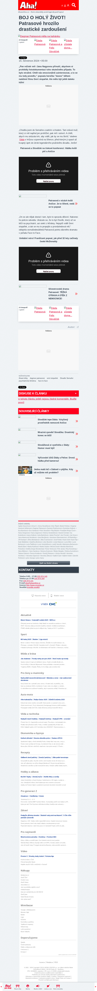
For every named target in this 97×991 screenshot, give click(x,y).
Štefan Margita (59, 551)
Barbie (23, 914)
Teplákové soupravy (27, 924)
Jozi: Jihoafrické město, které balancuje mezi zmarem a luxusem (40, 782)
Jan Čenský (65, 535)
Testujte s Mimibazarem (28, 910)
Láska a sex (48, 989)
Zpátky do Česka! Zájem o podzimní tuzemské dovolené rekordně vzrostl (43, 785)
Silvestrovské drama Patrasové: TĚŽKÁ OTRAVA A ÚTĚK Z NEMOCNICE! (58, 294)
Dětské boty (24, 927)
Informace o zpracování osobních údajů (38, 976)
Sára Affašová (23, 551)
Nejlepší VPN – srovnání (61, 719)
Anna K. (34, 526)
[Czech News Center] (53, 603)
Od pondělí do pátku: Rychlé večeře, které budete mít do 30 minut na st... (43, 761)
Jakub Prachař (54, 535)
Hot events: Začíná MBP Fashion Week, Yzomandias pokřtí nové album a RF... (45, 802)
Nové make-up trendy (60, 659)
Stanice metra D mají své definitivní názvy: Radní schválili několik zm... (42, 662)
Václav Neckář (60, 553)
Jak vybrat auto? (26, 899)
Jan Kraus (73, 535)
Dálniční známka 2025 (57, 699)
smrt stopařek (52, 378)
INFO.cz (52, 620)
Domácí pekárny (45, 757)
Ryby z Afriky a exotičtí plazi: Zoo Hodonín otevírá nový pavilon (40, 840)
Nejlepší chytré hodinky (29, 719)
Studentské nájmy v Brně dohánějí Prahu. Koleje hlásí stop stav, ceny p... (43, 741)
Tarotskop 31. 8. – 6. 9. (28, 799)
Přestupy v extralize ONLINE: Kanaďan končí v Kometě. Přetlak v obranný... (44, 645)
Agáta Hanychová (24, 526)
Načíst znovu (48, 181)
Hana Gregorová (24, 533)
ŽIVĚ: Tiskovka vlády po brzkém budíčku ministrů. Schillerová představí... (43, 626)
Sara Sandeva (34, 551)
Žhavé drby (17, 989)
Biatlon (35, 639)
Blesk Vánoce (26, 620)
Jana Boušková (43, 537)
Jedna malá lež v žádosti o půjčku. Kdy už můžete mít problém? (53, 471)
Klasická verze (40, 596)
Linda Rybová (58, 542)
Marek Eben (22, 546)
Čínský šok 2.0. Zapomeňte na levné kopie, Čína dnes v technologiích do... (44, 722)
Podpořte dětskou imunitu (30, 815)
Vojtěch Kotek (67, 556)
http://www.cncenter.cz (35, 585)
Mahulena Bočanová (70, 544)
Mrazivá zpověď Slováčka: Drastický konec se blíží (56, 434)
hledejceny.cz (25, 875)
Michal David (54, 546)
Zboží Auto (24, 894)
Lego (22, 917)
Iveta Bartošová (43, 535)
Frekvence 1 (25, 949)
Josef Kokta (58, 540)
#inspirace (25, 796)
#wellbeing (34, 796)
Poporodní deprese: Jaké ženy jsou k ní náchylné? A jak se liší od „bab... (43, 826)
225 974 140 (42, 576)
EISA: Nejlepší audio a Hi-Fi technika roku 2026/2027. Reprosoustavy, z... (43, 727)
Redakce (49, 962)
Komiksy (42, 837)
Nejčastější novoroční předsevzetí (33, 678)
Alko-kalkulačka (27, 699)
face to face (43, 381)
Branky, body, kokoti (36, 856)
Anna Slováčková (44, 526)
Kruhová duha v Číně (27, 859)
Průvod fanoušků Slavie (28, 862)
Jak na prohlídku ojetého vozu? (30, 887)
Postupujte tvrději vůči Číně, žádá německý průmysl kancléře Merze (42, 707)
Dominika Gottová (69, 528)
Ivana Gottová (31, 535)
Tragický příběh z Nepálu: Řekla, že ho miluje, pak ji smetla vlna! (40, 667)
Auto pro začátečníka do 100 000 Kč (32, 892)
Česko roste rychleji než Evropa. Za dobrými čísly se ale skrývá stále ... (43, 744)
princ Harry (40, 558)
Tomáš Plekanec (48, 553)
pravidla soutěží (33, 587)
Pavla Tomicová (50, 549)
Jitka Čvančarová (46, 540)
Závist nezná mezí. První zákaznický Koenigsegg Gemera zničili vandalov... (44, 705)
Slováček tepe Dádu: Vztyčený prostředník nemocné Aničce (53, 421)
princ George (30, 558)
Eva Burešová (23, 530)
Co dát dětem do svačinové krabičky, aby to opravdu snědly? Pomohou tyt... (44, 688)
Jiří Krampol (22, 540)
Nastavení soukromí (64, 976)
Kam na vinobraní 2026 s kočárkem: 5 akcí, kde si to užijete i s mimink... (43, 686)
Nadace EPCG (57, 738)
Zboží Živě (24, 877)
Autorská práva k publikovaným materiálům (48, 973)
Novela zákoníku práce (42, 738)
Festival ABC (51, 837)
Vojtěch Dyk (57, 556)
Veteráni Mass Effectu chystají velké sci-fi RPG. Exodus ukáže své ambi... (43, 842)
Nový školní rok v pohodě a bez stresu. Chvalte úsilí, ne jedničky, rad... (42, 683)
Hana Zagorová (36, 533)
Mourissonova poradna (29, 837)
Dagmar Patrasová (39, 528)
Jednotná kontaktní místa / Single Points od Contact (55, 978)
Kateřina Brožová (36, 542)
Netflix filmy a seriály (51, 777)
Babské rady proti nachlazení (51, 815)
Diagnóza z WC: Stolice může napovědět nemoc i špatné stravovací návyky (44, 821)
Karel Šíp (74, 540)
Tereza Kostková (35, 553)
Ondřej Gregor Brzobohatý (35, 549)
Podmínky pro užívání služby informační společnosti (48, 974)
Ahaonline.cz (23, 12)
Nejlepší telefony (45, 719)
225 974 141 (28, 581)
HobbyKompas (25, 889)
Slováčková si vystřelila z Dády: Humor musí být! (54, 446)
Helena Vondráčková (50, 533)
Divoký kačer (38, 777)
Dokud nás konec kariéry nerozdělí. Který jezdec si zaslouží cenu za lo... (43, 703)
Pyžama (23, 919)
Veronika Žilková (46, 556)
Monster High (25, 912)
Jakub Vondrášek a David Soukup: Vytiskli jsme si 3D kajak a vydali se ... (43, 780)
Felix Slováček (45, 530)
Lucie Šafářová (31, 544)
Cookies (53, 976)
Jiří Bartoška (72, 537)
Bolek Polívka (64, 526)
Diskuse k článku (33, 393)
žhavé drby (23, 378)
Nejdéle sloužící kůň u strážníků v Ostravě (34, 864)
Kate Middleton (23, 542)
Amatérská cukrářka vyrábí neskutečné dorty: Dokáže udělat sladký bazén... (44, 765)
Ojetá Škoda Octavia (27, 897)
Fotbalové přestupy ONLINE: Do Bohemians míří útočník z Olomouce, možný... (45, 647)
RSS (56, 962)
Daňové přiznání (27, 738)
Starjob (23, 942)
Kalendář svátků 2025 (40, 620)
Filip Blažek (55, 530)
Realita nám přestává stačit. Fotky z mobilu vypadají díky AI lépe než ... (42, 724)
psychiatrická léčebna (27, 381)
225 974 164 (39, 578)
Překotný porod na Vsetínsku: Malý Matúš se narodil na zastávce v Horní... (44, 623)
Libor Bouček (47, 542)
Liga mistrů (44, 639)
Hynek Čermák (64, 533)
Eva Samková (34, 530)
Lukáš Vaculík (57, 544)
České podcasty (26, 944)
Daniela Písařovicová (54, 528)
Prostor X (24, 856)
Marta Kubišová (33, 546)
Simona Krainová (46, 551)
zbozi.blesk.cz (25, 884)
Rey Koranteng (71, 549)
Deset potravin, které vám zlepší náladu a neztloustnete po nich (40, 823)
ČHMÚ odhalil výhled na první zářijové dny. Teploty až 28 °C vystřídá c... (43, 628)
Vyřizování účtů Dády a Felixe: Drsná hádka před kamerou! (56, 459)
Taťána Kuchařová (71, 551)
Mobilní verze (58, 596)
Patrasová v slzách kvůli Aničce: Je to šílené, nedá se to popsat (61, 203)
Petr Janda (61, 549)
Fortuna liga (49, 856)
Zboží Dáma (24, 882)
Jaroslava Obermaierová (58, 537)
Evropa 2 (23, 952)
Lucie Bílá (67, 542)
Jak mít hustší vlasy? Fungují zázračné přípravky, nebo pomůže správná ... (44, 845)
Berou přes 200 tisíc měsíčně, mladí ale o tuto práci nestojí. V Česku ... (42, 746)
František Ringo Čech (67, 530)
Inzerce (42, 962)
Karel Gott (66, 540)
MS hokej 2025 (26, 639)
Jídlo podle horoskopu (60, 757)
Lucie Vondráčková (44, 544)
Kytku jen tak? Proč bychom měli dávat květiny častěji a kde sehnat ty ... (43, 804)
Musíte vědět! (38, 989)
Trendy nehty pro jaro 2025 (42, 659)
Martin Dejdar (44, 546)
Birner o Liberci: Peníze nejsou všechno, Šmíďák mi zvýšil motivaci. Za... (43, 642)
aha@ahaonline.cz (32, 583)
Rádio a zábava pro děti (28, 947)
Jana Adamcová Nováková (27, 537)
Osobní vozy (25, 880)
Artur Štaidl (55, 526)
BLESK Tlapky (26, 777)
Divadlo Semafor (66, 378)
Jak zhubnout (26, 659)
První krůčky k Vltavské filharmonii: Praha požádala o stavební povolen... (43, 664)
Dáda (21, 139)
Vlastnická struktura (31, 978)
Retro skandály (58, 989)
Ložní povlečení (25, 929)
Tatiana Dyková (23, 553)
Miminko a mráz (53, 678)
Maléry (28, 989)
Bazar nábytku (25, 931)
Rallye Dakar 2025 (41, 699)
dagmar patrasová (37, 378)
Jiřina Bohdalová (33, 540)
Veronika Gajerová (32, 556)
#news (41, 796)
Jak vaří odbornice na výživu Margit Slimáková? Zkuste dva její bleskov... (43, 763)
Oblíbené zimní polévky (29, 757)
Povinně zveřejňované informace (49, 980)
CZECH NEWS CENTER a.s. (49, 967)
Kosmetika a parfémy (27, 922)
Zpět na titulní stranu (48, 563)
